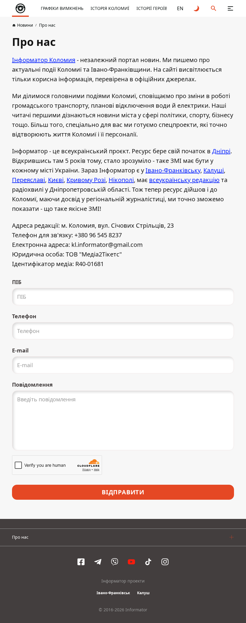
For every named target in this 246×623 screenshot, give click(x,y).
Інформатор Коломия (43, 60)
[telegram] (97, 561)
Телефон (24, 316)
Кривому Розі (86, 180)
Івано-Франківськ (113, 592)
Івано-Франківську (173, 170)
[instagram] (165, 561)
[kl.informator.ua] (20, 8)
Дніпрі (221, 151)
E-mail (20, 350)
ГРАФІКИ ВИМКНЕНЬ (62, 8)
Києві (56, 180)
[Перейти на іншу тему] (196, 8)
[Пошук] (213, 8)
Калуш (143, 592)
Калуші (213, 170)
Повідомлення (32, 384)
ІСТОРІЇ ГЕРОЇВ (151, 8)
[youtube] (131, 561)
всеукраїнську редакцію (184, 180)
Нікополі (121, 180)
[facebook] (81, 561)
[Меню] (230, 8)
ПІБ (16, 282)
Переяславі (28, 180)
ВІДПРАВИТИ (123, 492)
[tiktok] (148, 561)
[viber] (114, 561)
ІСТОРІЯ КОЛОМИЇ (110, 8)
